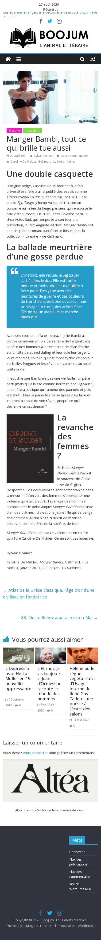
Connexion (77, 852)
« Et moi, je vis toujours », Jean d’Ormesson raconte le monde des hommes (49, 683)
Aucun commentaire (74, 156)
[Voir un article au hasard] (93, 59)
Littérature (32, 130)
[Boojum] (8, 59)
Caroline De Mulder (23, 162)
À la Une (14, 130)
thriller (70, 162)
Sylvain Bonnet (44, 156)
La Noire (59, 162)
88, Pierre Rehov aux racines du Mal (59, 617)
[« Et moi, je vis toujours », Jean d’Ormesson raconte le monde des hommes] (50, 650)
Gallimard (44, 162)
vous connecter (35, 752)
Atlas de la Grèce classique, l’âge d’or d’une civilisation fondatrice (48, 593)
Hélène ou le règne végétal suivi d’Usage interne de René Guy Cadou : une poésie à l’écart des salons (82, 691)
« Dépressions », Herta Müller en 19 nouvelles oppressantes (18, 681)
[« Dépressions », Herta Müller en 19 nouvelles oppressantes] (18, 650)
